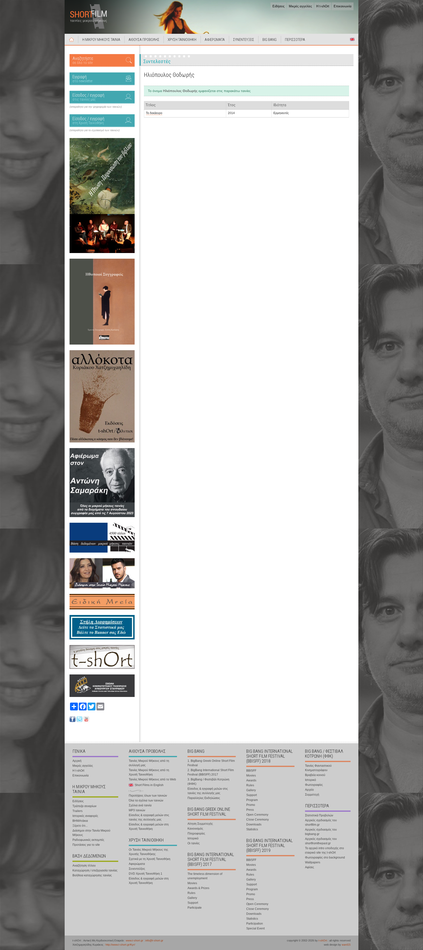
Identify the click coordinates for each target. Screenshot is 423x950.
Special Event (255, 928)
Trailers (77, 811)
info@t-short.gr (154, 940)
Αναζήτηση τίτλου (84, 865)
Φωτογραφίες (314, 785)
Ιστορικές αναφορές (85, 816)
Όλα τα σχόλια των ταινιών (146, 800)
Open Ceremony (257, 814)
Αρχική (71, 39)
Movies (192, 883)
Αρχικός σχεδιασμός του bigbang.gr (321, 832)
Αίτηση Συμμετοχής (200, 823)
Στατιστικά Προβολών (319, 815)
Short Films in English (352, 39)
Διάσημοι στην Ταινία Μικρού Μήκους (91, 833)
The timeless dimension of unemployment (205, 876)
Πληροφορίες (196, 833)
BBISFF (251, 770)
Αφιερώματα (137, 864)
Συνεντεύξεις (137, 868)
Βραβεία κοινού (315, 775)
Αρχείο (309, 789)
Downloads (253, 824)
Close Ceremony (257, 819)
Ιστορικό (193, 838)
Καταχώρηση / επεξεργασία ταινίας (95, 870)
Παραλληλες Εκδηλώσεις (204, 798)
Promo (250, 805)
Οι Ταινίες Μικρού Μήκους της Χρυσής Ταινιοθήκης (148, 852)
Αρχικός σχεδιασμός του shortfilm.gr (321, 822)
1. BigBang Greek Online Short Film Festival (211, 763)
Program (252, 800)
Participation (254, 923)
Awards (251, 780)
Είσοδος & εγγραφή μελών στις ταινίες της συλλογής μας (149, 817)
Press (250, 809)
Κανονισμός (195, 828)
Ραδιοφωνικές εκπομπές (88, 840)
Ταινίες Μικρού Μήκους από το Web (152, 779)
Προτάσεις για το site (86, 844)
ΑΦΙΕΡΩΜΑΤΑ (215, 39)
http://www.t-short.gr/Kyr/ (120, 944)
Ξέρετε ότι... (80, 825)
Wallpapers (312, 862)
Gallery (192, 898)
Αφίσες (309, 867)
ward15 (346, 944)
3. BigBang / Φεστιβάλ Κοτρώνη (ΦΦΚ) (208, 782)
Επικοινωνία (343, 6)
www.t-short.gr (134, 940)
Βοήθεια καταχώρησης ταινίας (92, 875)
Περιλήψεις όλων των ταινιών (148, 795)
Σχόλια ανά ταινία (140, 805)
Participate (195, 907)
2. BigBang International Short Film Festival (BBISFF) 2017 (211, 772)
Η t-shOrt (322, 6)
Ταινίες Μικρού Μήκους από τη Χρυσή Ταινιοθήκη (149, 772)
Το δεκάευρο (154, 113)
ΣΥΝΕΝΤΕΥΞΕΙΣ (243, 39)
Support (193, 902)
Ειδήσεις (278, 6)
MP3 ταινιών (137, 810)
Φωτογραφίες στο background (325, 857)
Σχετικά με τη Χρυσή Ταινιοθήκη (149, 859)
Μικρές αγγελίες (300, 6)
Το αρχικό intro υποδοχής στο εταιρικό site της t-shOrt (324, 850)
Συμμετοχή (312, 794)
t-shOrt (322, 940)
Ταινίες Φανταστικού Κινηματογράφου (318, 768)
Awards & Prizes (198, 888)
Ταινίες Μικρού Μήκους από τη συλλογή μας (149, 763)
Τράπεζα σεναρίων (84, 806)
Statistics (252, 829)
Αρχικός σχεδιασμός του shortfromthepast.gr (321, 841)
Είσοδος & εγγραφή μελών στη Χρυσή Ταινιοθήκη (149, 827)
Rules (191, 893)
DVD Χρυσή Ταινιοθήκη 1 (145, 873)
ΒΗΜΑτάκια (80, 821)
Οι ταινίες (194, 843)
